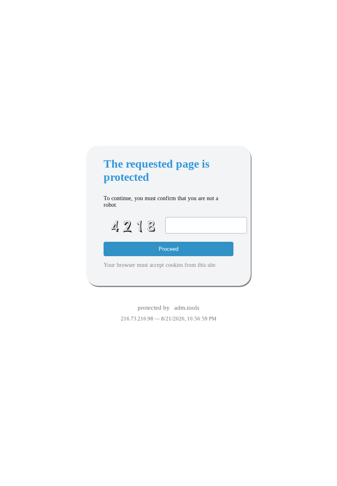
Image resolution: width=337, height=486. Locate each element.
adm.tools (186, 307)
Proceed (168, 249)
